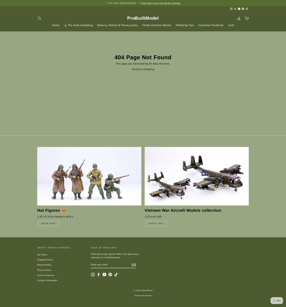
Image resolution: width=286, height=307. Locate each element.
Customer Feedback (211, 25)
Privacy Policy (44, 270)
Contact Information (47, 280)
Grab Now (48, 223)
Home (55, 25)
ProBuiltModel (143, 18)
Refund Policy (44, 264)
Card (231, 25)
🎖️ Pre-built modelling (78, 25)
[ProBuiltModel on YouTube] (104, 274)
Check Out (156, 223)
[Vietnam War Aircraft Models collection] (197, 176)
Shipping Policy (45, 259)
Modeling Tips (185, 25)
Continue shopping (143, 69)
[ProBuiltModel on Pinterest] (110, 274)
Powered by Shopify (143, 295)
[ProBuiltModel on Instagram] (93, 274)
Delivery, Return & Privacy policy (117, 25)
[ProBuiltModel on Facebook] (98, 274)
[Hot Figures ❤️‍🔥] (89, 176)
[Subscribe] (134, 265)
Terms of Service (45, 275)
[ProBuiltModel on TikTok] (116, 274)
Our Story (42, 254)
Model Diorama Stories (156, 25)
